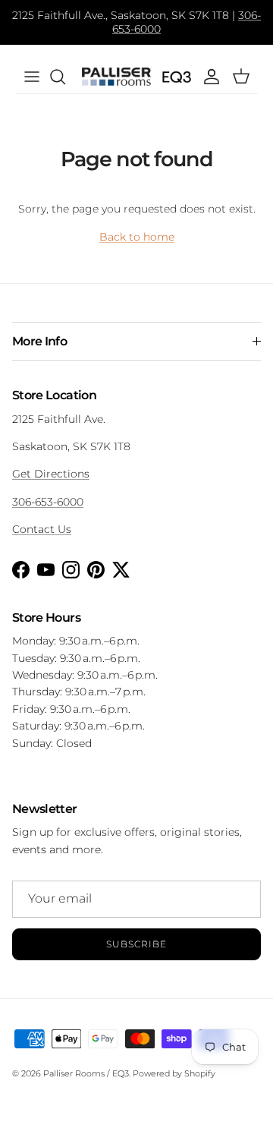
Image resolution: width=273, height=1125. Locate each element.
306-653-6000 (47, 502)
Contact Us (41, 529)
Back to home (136, 237)
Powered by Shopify (174, 1073)
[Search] (65, 76)
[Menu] (32, 76)
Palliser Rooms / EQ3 (86, 1073)
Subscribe (136, 944)
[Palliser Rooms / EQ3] (136, 77)
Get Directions (50, 474)
